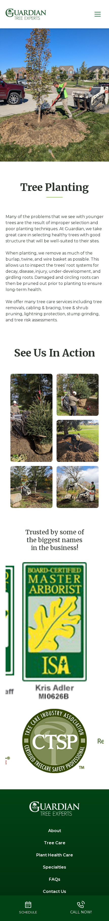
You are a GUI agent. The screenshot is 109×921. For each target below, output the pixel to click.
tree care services (54, 301)
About (54, 830)
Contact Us (54, 891)
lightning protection (44, 313)
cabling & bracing (43, 307)
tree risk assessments (35, 320)
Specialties (54, 867)
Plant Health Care (54, 855)
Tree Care (54, 842)
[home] (26, 14)
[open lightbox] (31, 418)
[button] (98, 14)
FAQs (54, 879)
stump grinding (83, 313)
